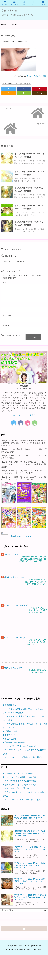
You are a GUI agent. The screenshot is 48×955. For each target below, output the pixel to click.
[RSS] (8, 93)
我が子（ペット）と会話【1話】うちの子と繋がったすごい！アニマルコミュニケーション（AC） (30, 897)
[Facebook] (24, 89)
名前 (3, 305)
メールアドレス (7, 315)
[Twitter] (8, 89)
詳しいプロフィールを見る (24, 415)
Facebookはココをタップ (22, 536)
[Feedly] (24, 93)
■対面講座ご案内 (10, 731)
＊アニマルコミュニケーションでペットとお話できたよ (24, 794)
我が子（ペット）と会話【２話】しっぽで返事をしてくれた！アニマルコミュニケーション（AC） (29, 881)
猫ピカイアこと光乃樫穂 (36, 76)
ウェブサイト (6, 325)
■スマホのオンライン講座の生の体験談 (19, 777)
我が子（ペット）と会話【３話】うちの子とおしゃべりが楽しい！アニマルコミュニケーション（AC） (29, 865)
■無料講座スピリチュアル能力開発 (18, 773)
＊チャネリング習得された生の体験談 (20, 746)
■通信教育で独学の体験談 (14, 742)
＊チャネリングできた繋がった (18, 788)
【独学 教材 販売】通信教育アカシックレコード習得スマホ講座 (25, 726)
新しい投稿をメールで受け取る (14, 335)
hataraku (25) (17, 24)
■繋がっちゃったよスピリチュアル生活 (19, 784)
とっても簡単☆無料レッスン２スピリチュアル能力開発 (35, 671)
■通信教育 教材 (9, 705)
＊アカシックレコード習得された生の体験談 (23, 757)
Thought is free (36, 949)
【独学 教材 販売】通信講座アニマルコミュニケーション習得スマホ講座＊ (25, 711)
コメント (4, 282)
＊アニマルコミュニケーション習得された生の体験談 (24, 752)
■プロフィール (9, 735)
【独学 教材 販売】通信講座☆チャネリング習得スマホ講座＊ (24, 718)
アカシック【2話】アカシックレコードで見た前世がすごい (37, 642)
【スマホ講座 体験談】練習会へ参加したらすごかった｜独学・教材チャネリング (35, 581)
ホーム (5, 24)
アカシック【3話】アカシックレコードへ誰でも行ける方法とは (38, 610)
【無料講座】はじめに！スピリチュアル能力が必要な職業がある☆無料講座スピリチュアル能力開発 (33, 559)
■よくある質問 (9, 739)
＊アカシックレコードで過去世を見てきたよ (23, 799)
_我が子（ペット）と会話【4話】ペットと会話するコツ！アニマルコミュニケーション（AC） (30, 849)
